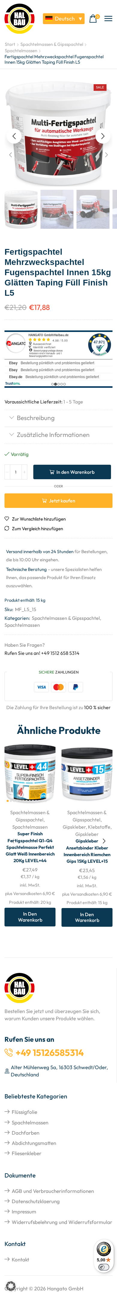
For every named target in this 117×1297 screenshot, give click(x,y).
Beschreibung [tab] (36, 418)
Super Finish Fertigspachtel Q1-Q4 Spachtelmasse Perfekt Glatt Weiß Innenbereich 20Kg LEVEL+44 (30, 847)
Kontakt (20, 1259)
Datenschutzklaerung (36, 1201)
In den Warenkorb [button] (30, 917)
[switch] (103, 1267)
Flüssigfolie (24, 1112)
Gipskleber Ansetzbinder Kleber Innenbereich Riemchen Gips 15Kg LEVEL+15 (87, 851)
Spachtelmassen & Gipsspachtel (51, 44)
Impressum (24, 1211)
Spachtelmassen (21, 50)
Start (10, 44)
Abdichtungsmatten (34, 1143)
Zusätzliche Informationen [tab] (53, 434)
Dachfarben (25, 1133)
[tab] (58, 418)
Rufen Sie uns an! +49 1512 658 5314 (42, 653)
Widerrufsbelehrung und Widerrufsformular (62, 1222)
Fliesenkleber (26, 1153)
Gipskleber (74, 827)
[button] (94, 19)
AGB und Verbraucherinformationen (53, 1191)
